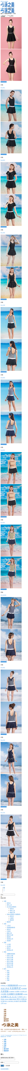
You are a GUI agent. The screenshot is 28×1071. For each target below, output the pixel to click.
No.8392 (3, 667)
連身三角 (12, 912)
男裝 (5, 952)
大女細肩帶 (11, 991)
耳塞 (8, 980)
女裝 (5, 8)
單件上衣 (9, 905)
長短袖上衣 (10, 938)
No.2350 (3, 885)
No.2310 (3, 740)
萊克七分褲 (10, 959)
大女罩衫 (17, 991)
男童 (5, 942)
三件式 (9, 925)
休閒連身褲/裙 (12, 985)
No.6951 (3, 87)
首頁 (2, 8)
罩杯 (8, 978)
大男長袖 (6, 999)
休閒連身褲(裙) (11, 927)
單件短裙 (24, 985)
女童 (5, 901)
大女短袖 (4, 991)
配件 (5, 968)
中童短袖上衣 (4, 985)
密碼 (2, 1062)
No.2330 (3, 305)
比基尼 (12, 918)
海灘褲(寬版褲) (11, 953)
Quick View (4, 82)
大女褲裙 (10, 994)
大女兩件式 (15, 988)
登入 (2, 1065)
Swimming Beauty (9, 1035)
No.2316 (3, 812)
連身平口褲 (10, 935)
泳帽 (8, 972)
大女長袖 (25, 994)
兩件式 (9, 903)
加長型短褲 (20, 985)
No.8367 (3, 522)
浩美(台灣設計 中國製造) (13, 914)
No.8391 (3, 450)
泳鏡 (8, 974)
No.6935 (3, 160)
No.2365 (3, 232)
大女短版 (24, 988)
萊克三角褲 (10, 961)
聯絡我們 (6, 1019)
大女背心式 (23, 991)
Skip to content (4, 1)
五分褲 (9, 946)
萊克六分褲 (10, 965)
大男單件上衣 (21, 997)
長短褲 (9, 940)
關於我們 (6, 1021)
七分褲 (9, 944)
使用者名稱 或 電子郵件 (8, 1057)
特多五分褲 (10, 957)
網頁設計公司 (3, 1036)
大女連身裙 (18, 994)
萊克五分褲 (10, 963)
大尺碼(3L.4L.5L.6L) (9, 997)
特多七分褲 (10, 955)
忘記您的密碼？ (5, 1069)
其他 (8, 970)
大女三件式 (5, 989)
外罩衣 (9, 931)
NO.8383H (3, 595)
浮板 (8, 976)
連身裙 (12, 920)
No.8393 (3, 377)
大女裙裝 (3, 994)
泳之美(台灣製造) (11, 906)
